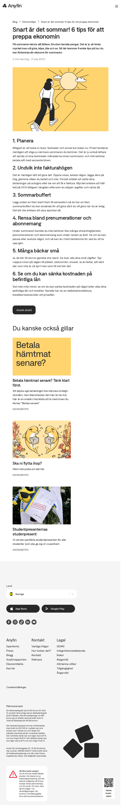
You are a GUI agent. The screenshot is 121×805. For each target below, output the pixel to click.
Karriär (10, 668)
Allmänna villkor (66, 664)
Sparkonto (12, 646)
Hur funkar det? (41, 650)
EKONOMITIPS (21, 408)
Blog (15, 21)
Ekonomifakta (14, 664)
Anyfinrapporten (16, 659)
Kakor (60, 655)
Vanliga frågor (40, 646)
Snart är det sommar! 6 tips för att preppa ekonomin (70, 21)
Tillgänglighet (65, 668)
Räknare (37, 659)
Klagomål (62, 659)
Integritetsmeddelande (71, 650)
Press (9, 650)
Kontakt (36, 655)
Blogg (9, 655)
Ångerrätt (63, 672)
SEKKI (60, 646)
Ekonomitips (29, 21)
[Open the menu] (115, 6)
